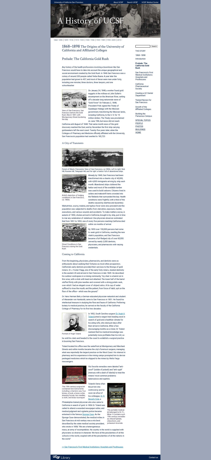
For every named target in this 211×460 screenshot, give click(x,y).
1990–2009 (111, 40)
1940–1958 (89, 40)
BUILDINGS (140, 129)
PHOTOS (139, 126)
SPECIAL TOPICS (143, 120)
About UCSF (118, 2)
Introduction (140, 59)
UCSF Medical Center (150, 2)
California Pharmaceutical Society (141, 86)
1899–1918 (68, 40)
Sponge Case (88, 414)
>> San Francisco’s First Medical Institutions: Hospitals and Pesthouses (92, 447)
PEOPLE (139, 123)
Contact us (153, 457)
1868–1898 (58, 40)
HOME (138, 132)
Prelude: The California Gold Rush (142, 65)
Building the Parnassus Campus (143, 115)
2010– (119, 40)
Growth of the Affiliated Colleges (143, 108)
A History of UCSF (90, 21)
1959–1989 (100, 40)
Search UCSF (132, 2)
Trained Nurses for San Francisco (143, 101)
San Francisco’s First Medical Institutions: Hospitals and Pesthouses (144, 76)
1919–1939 (79, 40)
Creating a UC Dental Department (144, 94)
